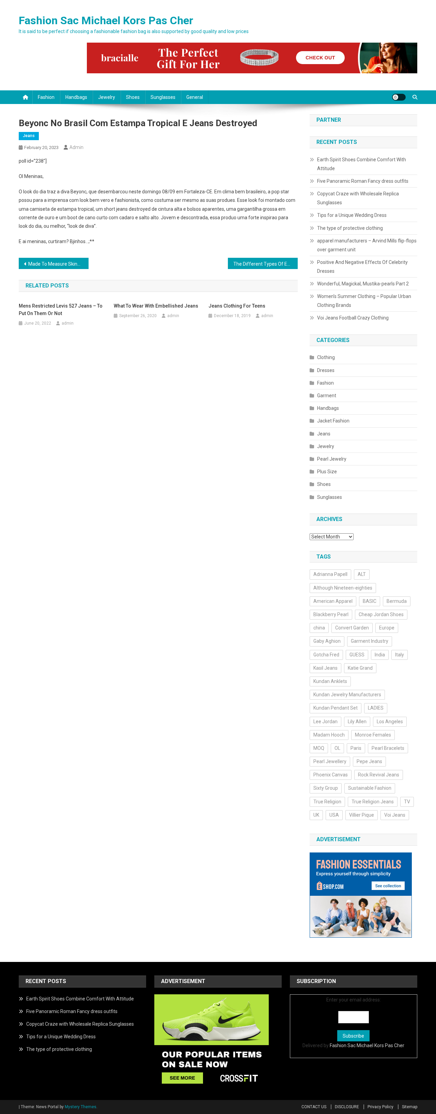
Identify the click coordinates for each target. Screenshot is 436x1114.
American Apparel (333, 601)
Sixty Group (325, 788)
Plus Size (327, 471)
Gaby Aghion (327, 641)
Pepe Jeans (369, 761)
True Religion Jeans (373, 801)
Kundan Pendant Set (335, 708)
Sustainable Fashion (369, 788)
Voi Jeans (394, 815)
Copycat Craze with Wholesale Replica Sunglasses (358, 198)
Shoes (133, 97)
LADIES (376, 708)
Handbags (76, 97)
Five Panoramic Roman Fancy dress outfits (362, 181)
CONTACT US (313, 1106)
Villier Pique (361, 815)
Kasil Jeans (325, 668)
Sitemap (409, 1106)
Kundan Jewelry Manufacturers (347, 694)
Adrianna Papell (330, 574)
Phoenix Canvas (330, 774)
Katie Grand (360, 668)
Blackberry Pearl (330, 614)
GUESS (356, 654)
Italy (399, 654)
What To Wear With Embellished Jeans (156, 306)
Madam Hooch (329, 735)
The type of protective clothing (350, 228)
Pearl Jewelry (331, 459)
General (194, 97)
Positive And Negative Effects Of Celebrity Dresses (362, 266)
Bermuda (397, 601)
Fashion (46, 97)
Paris (356, 748)
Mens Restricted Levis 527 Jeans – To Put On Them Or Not (61, 309)
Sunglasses (163, 97)
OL (337, 748)
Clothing (326, 357)
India (380, 654)
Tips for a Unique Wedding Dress (352, 215)
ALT (362, 574)
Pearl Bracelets (388, 748)
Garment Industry (369, 641)
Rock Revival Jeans (378, 774)
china (319, 627)
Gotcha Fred (326, 654)
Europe (386, 627)
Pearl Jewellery (329, 761)
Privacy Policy (380, 1106)
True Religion (327, 801)
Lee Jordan (325, 721)
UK (316, 815)
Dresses (325, 370)
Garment (326, 395)
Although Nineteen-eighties (342, 588)
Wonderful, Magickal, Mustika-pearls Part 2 (363, 283)
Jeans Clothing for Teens (236, 306)
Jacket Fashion (333, 421)
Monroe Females (373, 735)
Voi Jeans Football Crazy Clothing (353, 318)
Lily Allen (357, 721)
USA (334, 815)
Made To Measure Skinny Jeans (58, 264)
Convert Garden (352, 627)
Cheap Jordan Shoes (381, 614)
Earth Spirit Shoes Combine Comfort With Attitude (361, 164)
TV (407, 801)
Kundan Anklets (330, 681)
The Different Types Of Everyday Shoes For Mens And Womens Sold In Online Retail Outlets (265, 264)
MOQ (318, 748)
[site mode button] (399, 97)
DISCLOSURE (347, 1106)
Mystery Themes (80, 1106)
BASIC (369, 601)
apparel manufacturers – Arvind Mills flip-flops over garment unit (367, 245)
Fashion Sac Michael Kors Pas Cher (106, 20)
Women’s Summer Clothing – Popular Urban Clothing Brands (364, 301)
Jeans (29, 135)
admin (76, 147)
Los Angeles (390, 721)
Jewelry (106, 97)
